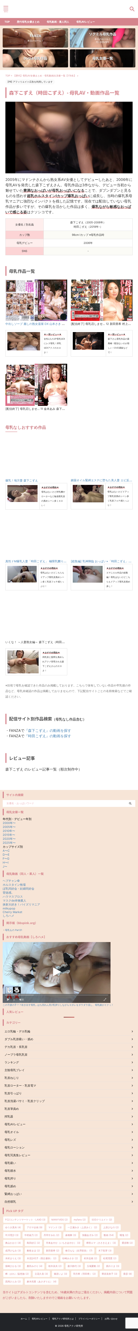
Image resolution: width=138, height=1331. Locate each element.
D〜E (6, 854)
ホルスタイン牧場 (14, 884)
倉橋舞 (70, 1235)
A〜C (6, 850)
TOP (7, 21)
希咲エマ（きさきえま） (101, 1242)
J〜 (5, 866)
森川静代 (74, 1266)
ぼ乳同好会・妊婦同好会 (18, 888)
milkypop (9, 908)
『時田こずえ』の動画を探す (47, 736)
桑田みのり (34, 1266)
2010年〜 (9, 831)
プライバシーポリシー (89, 1318)
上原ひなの (111, 1227)
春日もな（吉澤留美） (78, 1250)
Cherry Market (12, 912)
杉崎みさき (70, 1258)
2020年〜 (9, 839)
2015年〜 (9, 835)
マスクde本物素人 (14, 900)
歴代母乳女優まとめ (28, 21)
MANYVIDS (59, 1219)
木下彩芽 (105, 1250)
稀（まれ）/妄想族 (17, 1273)
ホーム (24, 1318)
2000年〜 (9, 823)
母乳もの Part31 (13, 930)
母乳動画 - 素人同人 (58, 21)
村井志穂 (90, 1258)
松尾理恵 (109, 1258)
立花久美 (41, 1273)
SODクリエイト (102, 1219)
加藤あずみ (90, 1235)
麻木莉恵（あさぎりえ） (41, 1281)
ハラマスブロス (13, 896)
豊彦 (127, 1273)
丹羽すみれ (51, 1235)
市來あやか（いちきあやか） (63, 1242)
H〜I (5, 862)
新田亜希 (52, 1250)
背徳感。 (8, 892)
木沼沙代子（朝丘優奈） (41, 1258)
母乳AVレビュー (85, 21)
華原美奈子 (109, 1273)
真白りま (112, 1266)
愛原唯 (127, 1242)
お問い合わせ (111, 1318)
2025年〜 (9, 842)
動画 (109, 1235)
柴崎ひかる (13, 1266)
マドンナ (55, 1227)
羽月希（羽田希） (84, 1273)
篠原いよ (60, 1273)
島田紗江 (33, 1242)
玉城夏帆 (93, 1266)
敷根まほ (33, 1250)
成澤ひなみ (13, 1250)
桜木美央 (55, 1266)
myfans (80, 1219)
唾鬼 (124, 1235)
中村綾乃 (31, 1235)
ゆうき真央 (13, 1227)
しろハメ (8, 915)
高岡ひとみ (13, 1281)
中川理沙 (12, 1235)
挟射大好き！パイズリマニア (21, 904)
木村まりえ (13, 1258)
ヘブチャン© (11, 880)
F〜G (6, 858)
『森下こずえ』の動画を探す (47, 730)
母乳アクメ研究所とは (63, 1318)
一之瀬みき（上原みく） (82, 1227)
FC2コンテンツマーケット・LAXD (25, 1219)
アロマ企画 (34, 1227)
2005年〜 (9, 827)
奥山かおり (13, 1242)
